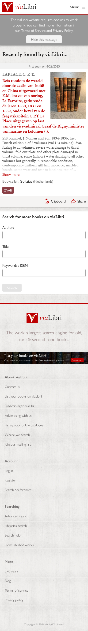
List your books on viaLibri (23, 396)
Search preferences (18, 489)
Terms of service (16, 590)
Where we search (17, 434)
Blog (8, 580)
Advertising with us (18, 415)
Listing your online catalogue (24, 424)
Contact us (12, 386)
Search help (13, 535)
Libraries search (16, 525)
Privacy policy (14, 599)
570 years (12, 570)
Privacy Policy (63, 30)
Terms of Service (33, 30)
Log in (9, 470)
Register (10, 479)
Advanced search (16, 515)
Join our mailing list (18, 444)
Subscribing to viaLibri (20, 405)
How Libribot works (19, 544)
